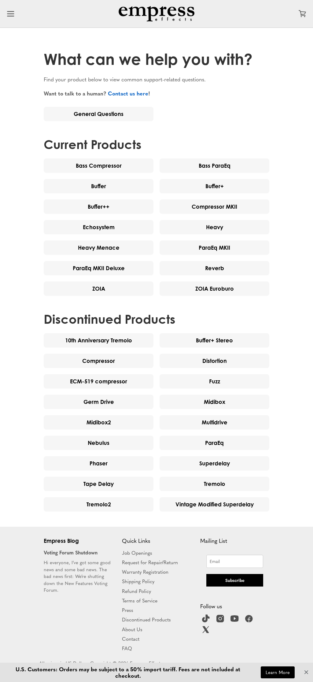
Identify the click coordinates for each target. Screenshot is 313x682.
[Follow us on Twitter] (206, 631)
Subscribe (235, 580)
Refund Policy (136, 590)
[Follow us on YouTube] (235, 620)
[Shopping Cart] (302, 13)
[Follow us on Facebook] (249, 620)
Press (127, 609)
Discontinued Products (146, 619)
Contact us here (128, 93)
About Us (132, 629)
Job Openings (137, 552)
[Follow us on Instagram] (221, 620)
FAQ (127, 648)
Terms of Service (139, 600)
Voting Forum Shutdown (71, 552)
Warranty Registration (145, 571)
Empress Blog (61, 540)
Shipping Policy (138, 581)
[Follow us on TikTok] (206, 620)
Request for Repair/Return (150, 562)
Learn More (278, 672)
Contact (130, 638)
